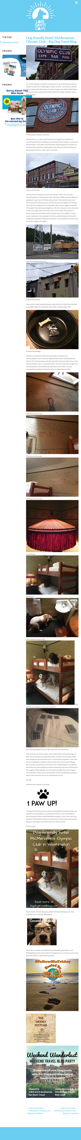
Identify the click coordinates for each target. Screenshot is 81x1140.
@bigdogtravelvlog (10, 42)
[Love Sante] (40, 29)
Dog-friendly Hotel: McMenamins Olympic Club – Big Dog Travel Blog (51, 40)
